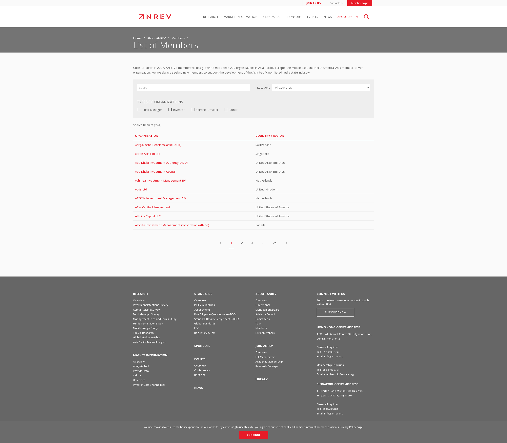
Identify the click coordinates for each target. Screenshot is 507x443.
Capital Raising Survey (146, 309)
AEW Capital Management (152, 207)
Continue (253, 435)
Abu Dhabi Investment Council (155, 171)
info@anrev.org (333, 356)
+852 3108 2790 (330, 352)
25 (274, 243)
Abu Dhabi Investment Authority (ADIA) (161, 163)
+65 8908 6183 (329, 408)
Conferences (202, 370)
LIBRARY (261, 379)
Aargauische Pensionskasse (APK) (158, 145)
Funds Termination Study (148, 323)
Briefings (199, 375)
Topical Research (143, 333)
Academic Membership (269, 361)
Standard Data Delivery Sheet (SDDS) (216, 319)
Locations (263, 87)
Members (178, 38)
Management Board (267, 309)
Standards (271, 17)
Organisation (146, 136)
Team (258, 323)
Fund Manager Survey (146, 314)
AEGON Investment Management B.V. (161, 198)
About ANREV (347, 17)
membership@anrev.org (339, 374)
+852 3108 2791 (330, 369)
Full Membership (265, 357)
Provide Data (141, 371)
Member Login (359, 3)
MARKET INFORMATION (150, 355)
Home (137, 38)
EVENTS (200, 359)
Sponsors (293, 17)
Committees (262, 319)
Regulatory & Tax (204, 333)
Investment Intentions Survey (150, 305)
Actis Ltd (141, 189)
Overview (139, 300)
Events (312, 17)
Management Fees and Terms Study (154, 319)
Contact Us (336, 3)
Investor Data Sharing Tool (149, 385)
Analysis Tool (141, 366)
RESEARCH (140, 294)
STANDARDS (203, 294)
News (328, 17)
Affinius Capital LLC (148, 216)
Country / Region (269, 136)
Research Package (266, 366)
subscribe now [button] (335, 312)
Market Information (240, 17)
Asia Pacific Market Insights (149, 342)
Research (210, 17)
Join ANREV (313, 3)
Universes (139, 380)
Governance (263, 305)
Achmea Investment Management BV (160, 180)
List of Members (265, 333)
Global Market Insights (146, 337)
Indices (137, 375)
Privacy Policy (348, 427)
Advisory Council (265, 314)
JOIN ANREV (264, 346)
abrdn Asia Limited (147, 154)
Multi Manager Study (145, 328)
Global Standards (204, 323)
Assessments (202, 309)
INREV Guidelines (204, 305)
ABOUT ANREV (265, 294)
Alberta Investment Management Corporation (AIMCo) (172, 225)
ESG (196, 328)
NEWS (198, 388)
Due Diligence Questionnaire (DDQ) (215, 314)
